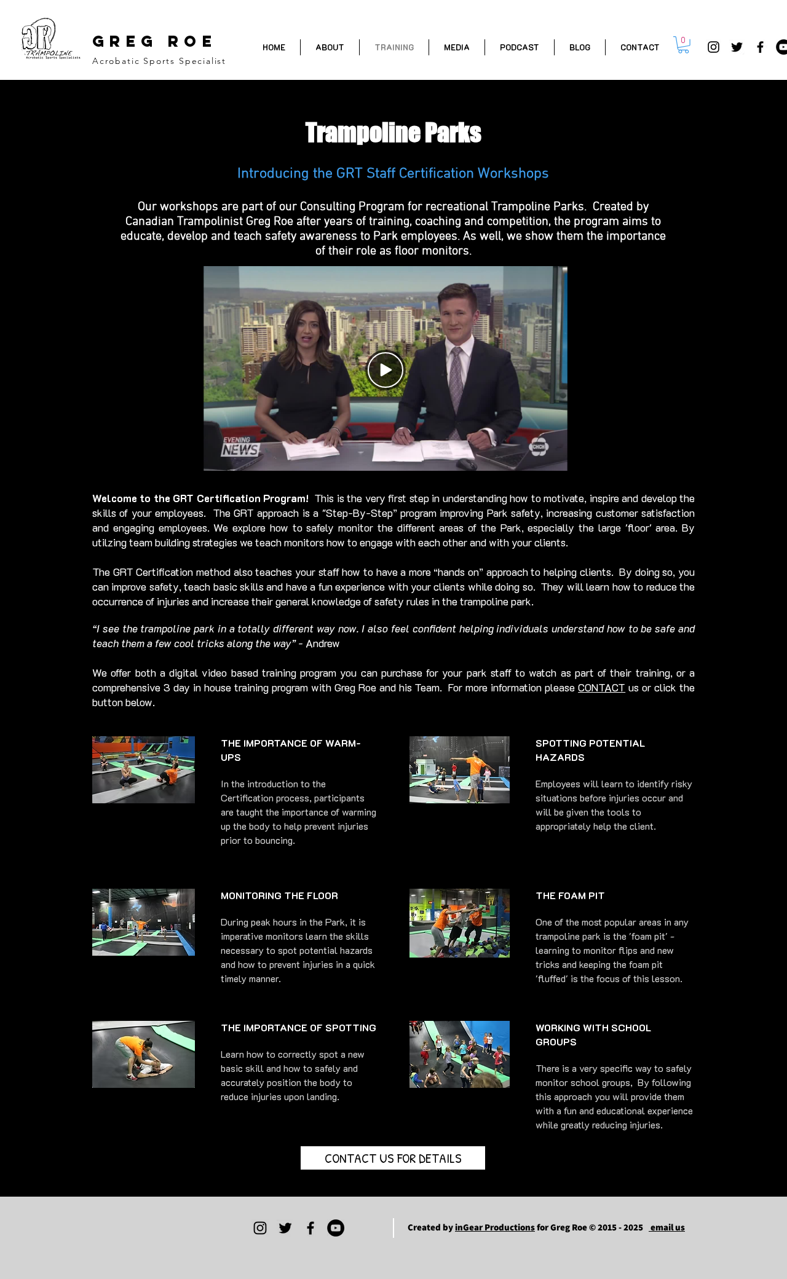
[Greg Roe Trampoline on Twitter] (737, 47)
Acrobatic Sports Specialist (159, 60)
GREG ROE (154, 41)
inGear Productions (495, 1227)
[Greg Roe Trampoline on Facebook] (760, 47)
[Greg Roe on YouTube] (335, 1228)
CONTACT (601, 687)
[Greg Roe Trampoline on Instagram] (713, 47)
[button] (683, 44)
